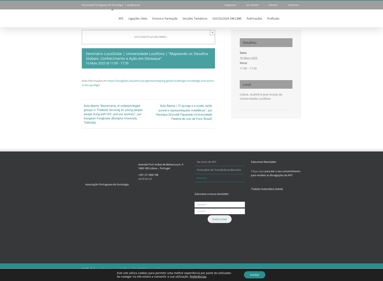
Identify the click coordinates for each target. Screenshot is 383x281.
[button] (295, 18)
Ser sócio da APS (206, 162)
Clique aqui (257, 171)
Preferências (198, 276)
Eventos (201, 178)
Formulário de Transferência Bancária (219, 170)
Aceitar (254, 275)
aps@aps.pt (133, 5)
